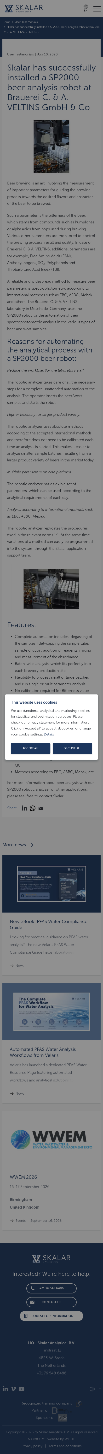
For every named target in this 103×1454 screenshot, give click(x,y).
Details (49, 734)
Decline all (72, 748)
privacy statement (41, 722)
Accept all (31, 748)
